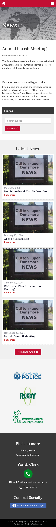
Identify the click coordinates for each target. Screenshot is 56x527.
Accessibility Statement (28, 455)
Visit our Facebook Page (30, 505)
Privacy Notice (28, 450)
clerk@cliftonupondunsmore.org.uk (30, 482)
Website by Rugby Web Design (28, 524)
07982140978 (30, 487)
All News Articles (28, 351)
